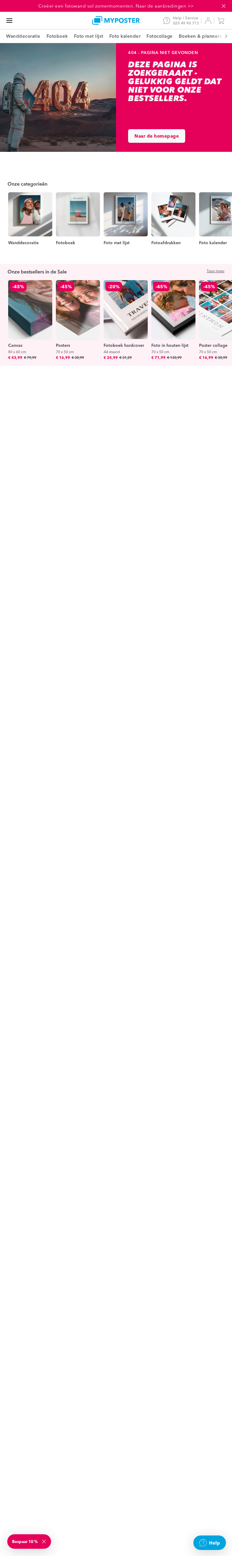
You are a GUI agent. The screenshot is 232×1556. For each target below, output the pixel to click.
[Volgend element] (223, 36)
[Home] (116, 20)
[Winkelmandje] (222, 20)
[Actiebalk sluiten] (224, 6)
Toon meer (215, 271)
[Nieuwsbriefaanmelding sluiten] (44, 1541)
